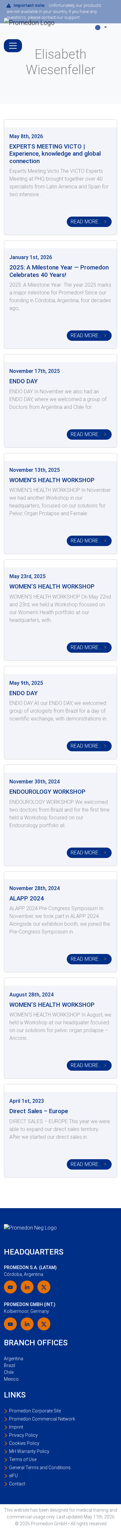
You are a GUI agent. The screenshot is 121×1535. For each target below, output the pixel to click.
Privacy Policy (23, 1435)
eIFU (13, 1475)
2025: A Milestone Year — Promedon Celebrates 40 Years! (59, 271)
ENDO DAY (23, 381)
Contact (17, 1483)
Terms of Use (22, 1459)
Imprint (16, 1427)
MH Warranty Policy (29, 1451)
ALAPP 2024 (26, 898)
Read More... (86, 222)
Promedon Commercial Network (42, 1419)
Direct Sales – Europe (38, 1111)
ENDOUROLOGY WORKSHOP (47, 791)
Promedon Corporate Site (35, 1410)
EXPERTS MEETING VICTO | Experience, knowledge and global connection (55, 154)
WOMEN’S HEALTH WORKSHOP (52, 480)
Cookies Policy (24, 1443)
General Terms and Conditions (40, 1467)
